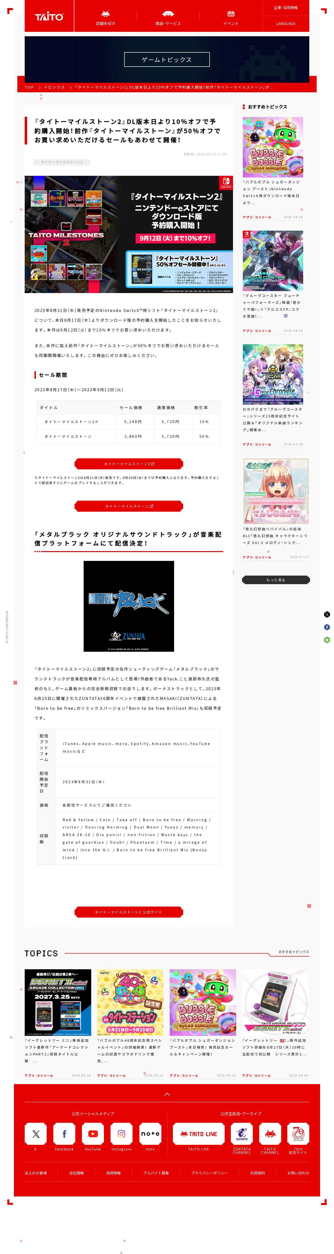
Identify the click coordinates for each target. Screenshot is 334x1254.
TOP (29, 87)
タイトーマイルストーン (127, 506)
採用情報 (113, 1173)
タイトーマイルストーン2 (127, 463)
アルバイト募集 (156, 1173)
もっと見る (276, 579)
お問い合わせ (298, 1173)
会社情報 (76, 1173)
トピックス (54, 87)
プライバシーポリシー (209, 1173)
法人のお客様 (36, 1173)
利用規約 (257, 1173)
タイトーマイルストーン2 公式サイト (129, 912)
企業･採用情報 (286, 7)
